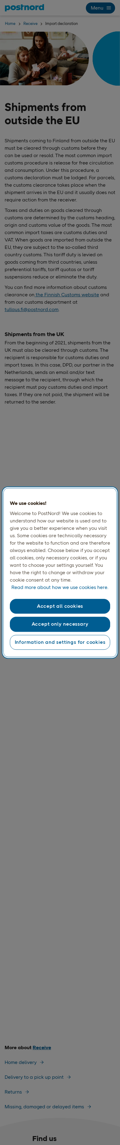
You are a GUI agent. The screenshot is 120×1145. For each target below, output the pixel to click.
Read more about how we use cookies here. (59, 587)
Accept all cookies (60, 606)
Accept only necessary (60, 624)
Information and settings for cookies (60, 642)
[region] (60, 573)
